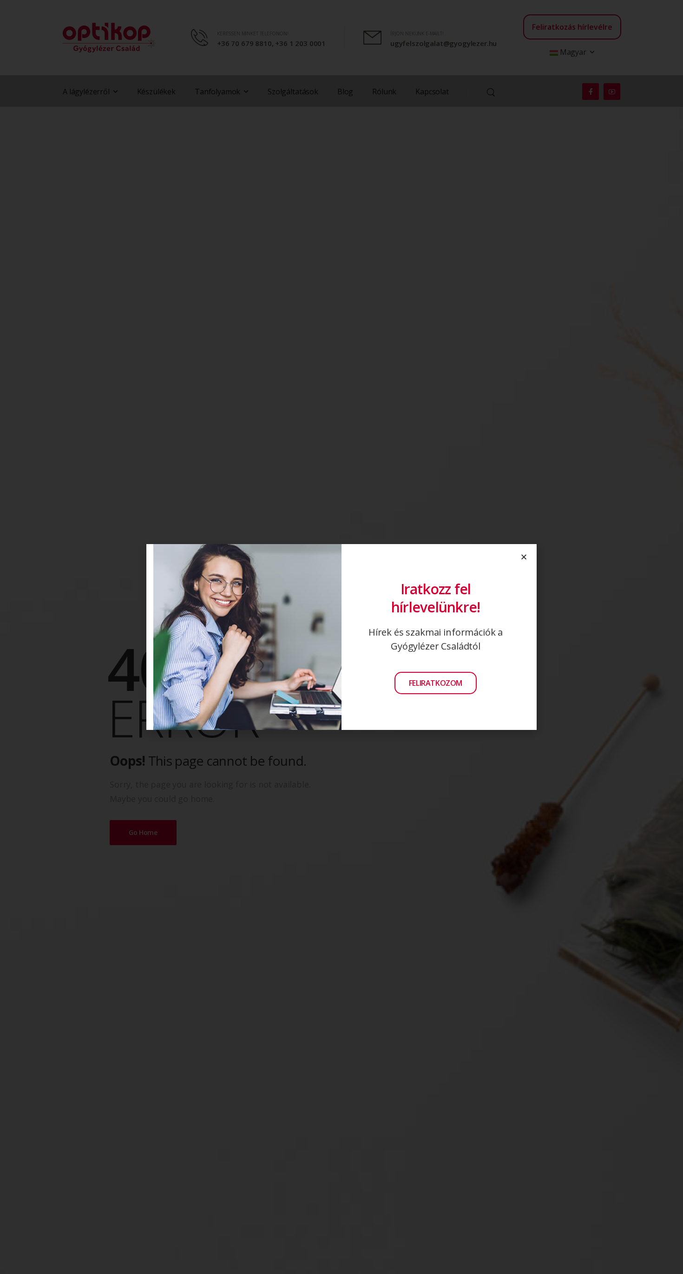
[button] (523, 556)
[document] (341, 637)
